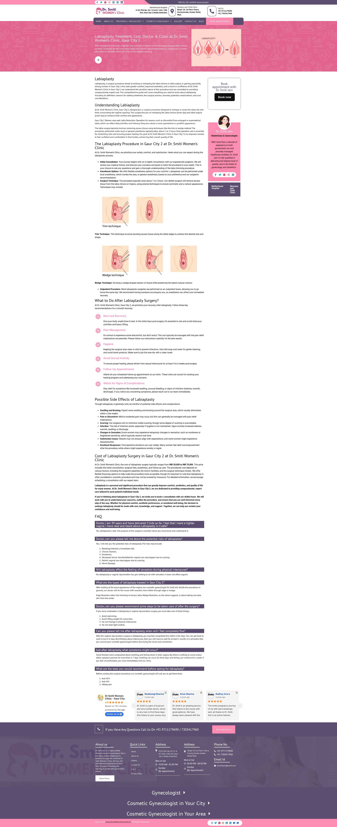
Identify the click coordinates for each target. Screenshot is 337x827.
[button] (98, 60)
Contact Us (190, 21)
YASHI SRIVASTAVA (155, 694)
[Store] (122, 2)
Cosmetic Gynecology (157, 21)
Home (98, 21)
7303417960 (190, 729)
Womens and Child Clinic (187, 7)
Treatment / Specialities (128, 21)
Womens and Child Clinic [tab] (234, 189)
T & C (133, 769)
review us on (113, 714)
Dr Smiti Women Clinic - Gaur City (115, 697)
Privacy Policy (136, 773)
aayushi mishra (223, 694)
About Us (108, 21)
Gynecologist (166, 792)
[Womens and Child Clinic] (172, 11)
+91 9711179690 (167, 729)
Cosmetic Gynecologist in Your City (166, 803)
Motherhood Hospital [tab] (217, 187)
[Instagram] (109, 2)
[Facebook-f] (97, 2)
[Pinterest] (105, 2)
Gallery (178, 21)
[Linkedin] (113, 2)
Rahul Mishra (187, 694)
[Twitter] (101, 2)
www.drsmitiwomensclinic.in (118, 822)
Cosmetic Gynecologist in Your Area (166, 813)
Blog (201, 21)
